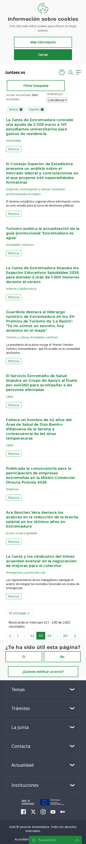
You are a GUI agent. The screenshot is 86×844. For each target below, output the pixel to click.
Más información (43, 42)
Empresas (12, 189)
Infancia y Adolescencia (21, 289)
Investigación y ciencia (35, 189)
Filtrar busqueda (35, 85)
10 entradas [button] (21, 614)
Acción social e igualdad (21, 533)
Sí (23, 657)
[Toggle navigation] (30, 72)
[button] (61, 72)
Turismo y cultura (17, 337)
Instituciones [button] (24, 785)
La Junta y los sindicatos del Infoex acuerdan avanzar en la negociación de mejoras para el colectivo (41, 561)
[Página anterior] (10, 635)
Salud (9, 396)
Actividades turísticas (20, 245)
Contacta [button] (20, 746)
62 (33, 636)
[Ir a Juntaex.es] (13, 72)
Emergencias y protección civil (25, 572)
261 (67, 636)
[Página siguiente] (75, 635)
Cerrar (43, 54)
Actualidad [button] (22, 765)
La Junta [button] (20, 727)
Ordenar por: (55, 94)
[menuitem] (23, 811)
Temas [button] (18, 689)
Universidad (13, 140)
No (62, 657)
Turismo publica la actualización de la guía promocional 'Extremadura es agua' (43, 233)
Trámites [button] (20, 708)
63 (42, 636)
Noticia (13, 149)
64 (51, 636)
